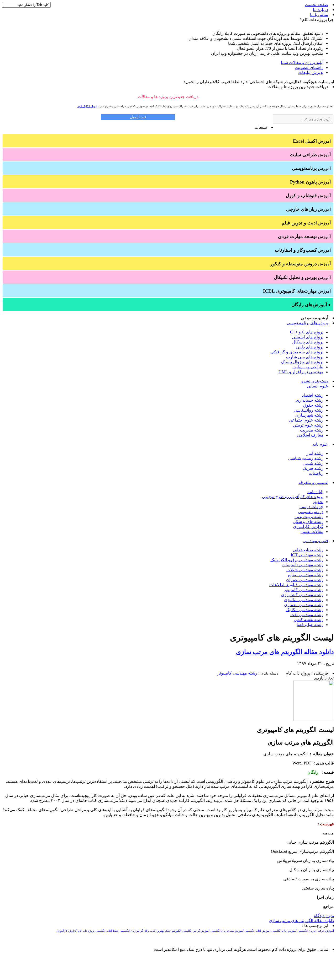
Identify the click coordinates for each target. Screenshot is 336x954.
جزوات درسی (311, 506)
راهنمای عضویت (309, 67)
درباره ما (320, 9)
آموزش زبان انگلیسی (284, 930)
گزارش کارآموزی (308, 526)
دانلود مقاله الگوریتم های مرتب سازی (285, 652)
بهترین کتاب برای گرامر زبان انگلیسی (142, 930)
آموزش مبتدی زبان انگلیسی (227, 930)
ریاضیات (316, 473)
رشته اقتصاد (312, 395)
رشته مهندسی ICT (307, 555)
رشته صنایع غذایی (308, 550)
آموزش (312, 141)
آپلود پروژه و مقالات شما (302, 62)
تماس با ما (319, 14)
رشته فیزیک (313, 468)
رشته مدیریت (311, 430)
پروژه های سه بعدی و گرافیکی (296, 352)
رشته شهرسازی (309, 415)
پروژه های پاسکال (307, 342)
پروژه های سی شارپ (304, 357)
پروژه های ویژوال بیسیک (302, 362)
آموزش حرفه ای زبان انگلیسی (316, 930)
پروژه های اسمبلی (307, 337)
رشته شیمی (313, 463)
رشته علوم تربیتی (308, 425)
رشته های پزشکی (308, 521)
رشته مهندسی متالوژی (303, 599)
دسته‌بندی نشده (314, 381)
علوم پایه (320, 444)
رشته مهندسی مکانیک (304, 609)
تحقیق (318, 501)
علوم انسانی (317, 386)
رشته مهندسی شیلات (304, 570)
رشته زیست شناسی (305, 458)
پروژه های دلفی (309, 347)
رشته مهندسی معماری (303, 604)
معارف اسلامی (310, 435)
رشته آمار (314, 453)
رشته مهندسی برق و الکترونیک (296, 560)
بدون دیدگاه (324, 915)
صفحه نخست (316, 4)
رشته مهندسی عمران (304, 580)
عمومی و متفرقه (313, 482)
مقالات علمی (312, 531)
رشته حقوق (313, 405)
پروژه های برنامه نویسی (307, 323)
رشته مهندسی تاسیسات (302, 565)
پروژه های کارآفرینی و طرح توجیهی (292, 496)
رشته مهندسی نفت (306, 614)
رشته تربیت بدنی (309, 516)
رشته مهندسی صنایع (305, 575)
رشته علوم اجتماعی (306, 420)
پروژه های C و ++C (306, 332)
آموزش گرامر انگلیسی (195, 930)
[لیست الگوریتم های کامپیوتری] (313, 719)
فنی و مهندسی (315, 540)
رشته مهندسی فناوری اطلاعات (296, 585)
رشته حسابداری (309, 400)
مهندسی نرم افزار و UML (301, 372)
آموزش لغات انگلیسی (257, 930)
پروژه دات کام (86, 930)
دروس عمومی (310, 511)
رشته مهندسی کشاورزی (302, 594)
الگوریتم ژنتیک (173, 930)
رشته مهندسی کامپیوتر (303, 590)
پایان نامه (315, 491)
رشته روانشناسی (308, 410)
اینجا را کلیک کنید (87, 106)
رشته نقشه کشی (308, 619)
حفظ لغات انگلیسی (107, 930)
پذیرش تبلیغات (310, 72)
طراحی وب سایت (307, 367)
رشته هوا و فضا (310, 624)
